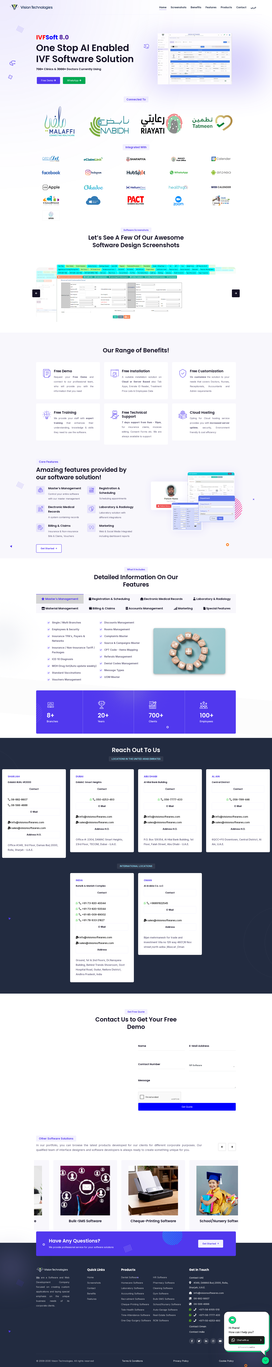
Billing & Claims (103, 608)
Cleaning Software (163, 1288)
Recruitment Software (133, 1299)
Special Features (218, 608)
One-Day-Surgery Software (136, 1320)
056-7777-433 (172, 799)
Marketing (185, 608)
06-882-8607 (18, 799)
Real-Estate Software (164, 1315)
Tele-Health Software (132, 1309)
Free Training (65, 412)
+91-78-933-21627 (93, 920)
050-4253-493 (104, 799)
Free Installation (136, 371)
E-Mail (34, 811)
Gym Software (160, 1293)
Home (162, 7)
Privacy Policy (181, 1360)
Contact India (196, 1332)
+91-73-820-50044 (93, 908)
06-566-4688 (18, 805)
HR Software (160, 1277)
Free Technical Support (134, 414)
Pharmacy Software (164, 1282)
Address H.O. (34, 834)
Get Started (47, 548)
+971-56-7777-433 (209, 1315)
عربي (253, 7)
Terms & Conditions (132, 1360)
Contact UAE (196, 1277)
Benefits (196, 7)
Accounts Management (145, 608)
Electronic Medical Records (163, 599)
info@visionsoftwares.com (27, 822)
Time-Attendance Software (135, 1315)
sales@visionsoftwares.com (28, 828)
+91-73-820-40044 (93, 903)
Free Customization (206, 371)
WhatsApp (73, 80)
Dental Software (130, 1277)
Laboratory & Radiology (213, 599)
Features (211, 7)
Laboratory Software (132, 1288)
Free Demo (47, 80)
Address (102, 949)
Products (226, 7)
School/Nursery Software (167, 1304)
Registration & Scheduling (110, 599)
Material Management (61, 608)
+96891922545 (158, 903)
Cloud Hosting (202, 412)
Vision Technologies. (62, 1360)
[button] (246, 1340)
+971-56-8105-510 (209, 1309)
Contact (241, 7)
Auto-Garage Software (165, 1309)
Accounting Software (132, 1293)
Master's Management (61, 599)
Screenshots (178, 7)
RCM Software (161, 1320)
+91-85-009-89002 (93, 914)
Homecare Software (132, 1282)
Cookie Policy (226, 1360)
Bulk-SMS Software (163, 1299)
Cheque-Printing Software (135, 1304)
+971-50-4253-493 (209, 1320)
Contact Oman (197, 1326)
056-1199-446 (241, 799)
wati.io (252, 1347)
